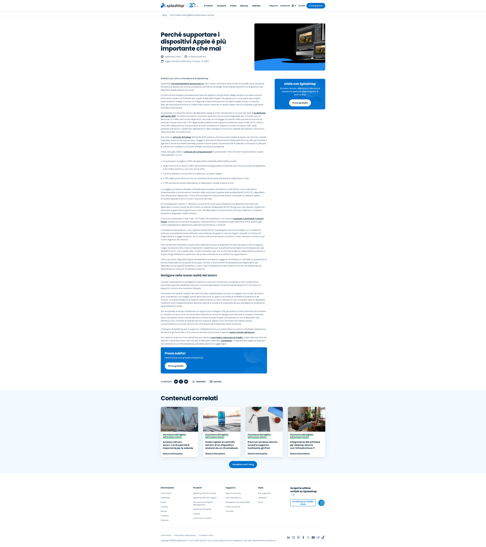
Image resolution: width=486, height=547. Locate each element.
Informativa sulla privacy (185, 535)
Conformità (166, 535)
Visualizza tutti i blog (243, 464)
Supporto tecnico (233, 493)
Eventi (163, 502)
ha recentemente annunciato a (187, 83)
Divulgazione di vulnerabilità (238, 502)
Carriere (164, 507)
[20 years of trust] (192, 5)
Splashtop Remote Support (205, 497)
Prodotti (208, 5)
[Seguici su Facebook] (303, 537)
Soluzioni (221, 5)
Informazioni (167, 487)
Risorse (244, 5)
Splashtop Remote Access (204, 493)
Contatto (165, 515)
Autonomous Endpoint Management (203, 503)
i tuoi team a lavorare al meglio (227, 337)
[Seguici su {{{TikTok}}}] (323, 537)
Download (285, 5)
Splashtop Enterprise (202, 509)
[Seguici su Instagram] (293, 537)
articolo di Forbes (182, 137)
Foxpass (196, 513)
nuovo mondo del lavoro (242, 332)
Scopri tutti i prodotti (202, 518)
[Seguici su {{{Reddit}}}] (318, 537)
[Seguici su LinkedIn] (288, 537)
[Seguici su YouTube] (313, 537)
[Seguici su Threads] (298, 537)
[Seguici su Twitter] (308, 537)
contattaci (226, 340)
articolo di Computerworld (198, 151)
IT (295, 5)
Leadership (165, 497)
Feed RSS (201, 381)
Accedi (301, 5)
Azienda (256, 5)
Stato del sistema (233, 497)
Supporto (273, 5)
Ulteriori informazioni (173, 453)
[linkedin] (176, 382)
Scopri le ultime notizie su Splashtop (303, 489)
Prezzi (233, 5)
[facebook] (181, 382)
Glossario (165, 520)
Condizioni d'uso (206, 535)
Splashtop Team (173, 56)
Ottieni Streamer (233, 507)
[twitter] (186, 382)
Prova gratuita (316, 5)
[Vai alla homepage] (173, 5)
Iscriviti (217, 381)
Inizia (260, 487)
